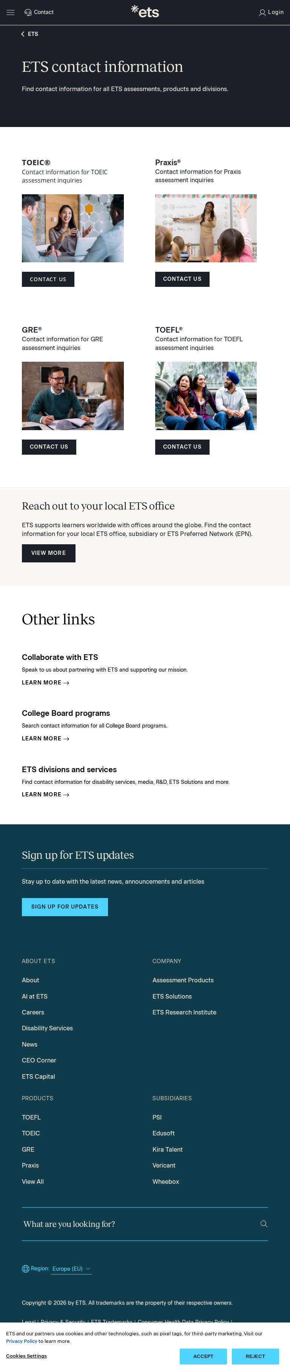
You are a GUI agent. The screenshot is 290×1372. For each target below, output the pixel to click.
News (29, 1044)
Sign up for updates (65, 907)
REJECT (255, 1356)
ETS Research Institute (184, 1012)
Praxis (30, 1165)
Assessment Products (183, 980)
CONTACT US (48, 279)
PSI (157, 1117)
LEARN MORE (42, 683)
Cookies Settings (26, 1356)
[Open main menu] (10, 12)
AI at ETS (35, 996)
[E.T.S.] (145, 12)
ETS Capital (38, 1076)
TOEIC (31, 1133)
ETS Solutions (172, 996)
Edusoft (164, 1133)
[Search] (264, 1224)
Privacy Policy (21, 1341)
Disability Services (47, 1028)
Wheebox (166, 1181)
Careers (33, 1012)
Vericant (164, 1165)
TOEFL (31, 1117)
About (30, 980)
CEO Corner (39, 1060)
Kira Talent (168, 1149)
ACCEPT (203, 1356)
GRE (28, 1149)
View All (33, 1181)
